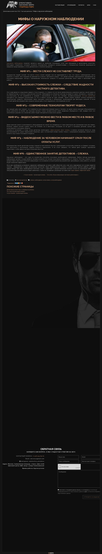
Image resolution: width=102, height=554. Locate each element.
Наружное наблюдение (15, 63)
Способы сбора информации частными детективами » (63, 175)
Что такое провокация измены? (16, 191)
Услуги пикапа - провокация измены (17, 193)
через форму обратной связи (80, 170)
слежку (37, 75)
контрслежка (46, 180)
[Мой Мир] (20, 182)
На (51, 553)
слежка (32, 180)
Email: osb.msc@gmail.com (40, 458)
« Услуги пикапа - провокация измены (34, 175)
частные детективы (88, 95)
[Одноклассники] (19, 182)
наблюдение (38, 180)
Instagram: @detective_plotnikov (38, 461)
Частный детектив (21, 180)
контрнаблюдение (56, 180)
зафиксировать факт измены (60, 130)
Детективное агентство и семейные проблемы (20, 189)
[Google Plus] (22, 182)
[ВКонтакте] (15, 182)
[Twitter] (17, 182)
